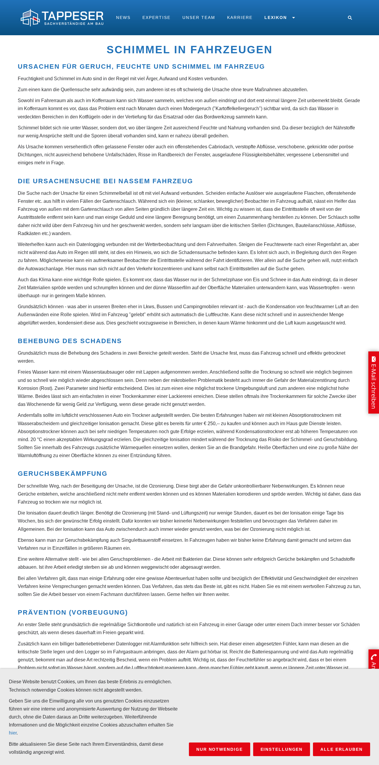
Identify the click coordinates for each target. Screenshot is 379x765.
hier (13, 732)
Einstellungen (282, 749)
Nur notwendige (219, 749)
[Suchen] (350, 17)
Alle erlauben (341, 749)
